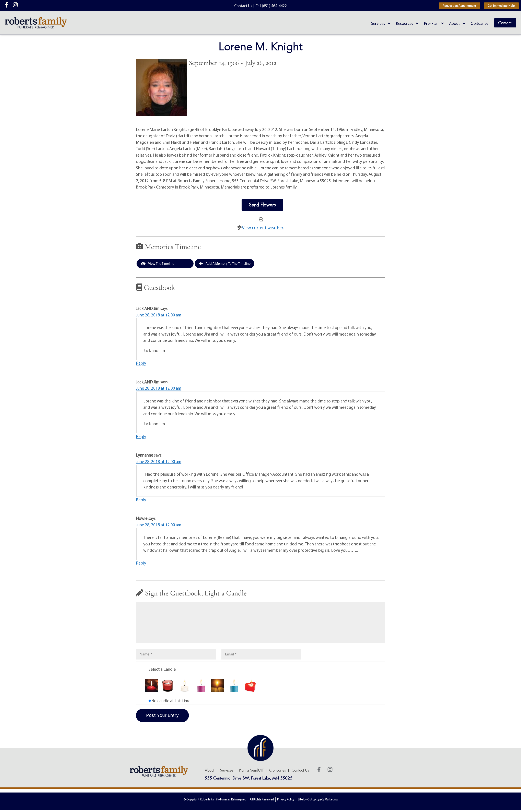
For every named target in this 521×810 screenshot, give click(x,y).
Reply (141, 363)
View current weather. (263, 227)
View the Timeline (161, 263)
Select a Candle (162, 669)
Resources (404, 23)
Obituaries (479, 23)
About (454, 23)
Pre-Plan (431, 23)
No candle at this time (170, 700)
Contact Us (300, 770)
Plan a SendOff (251, 770)
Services (378, 23)
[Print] (261, 219)
